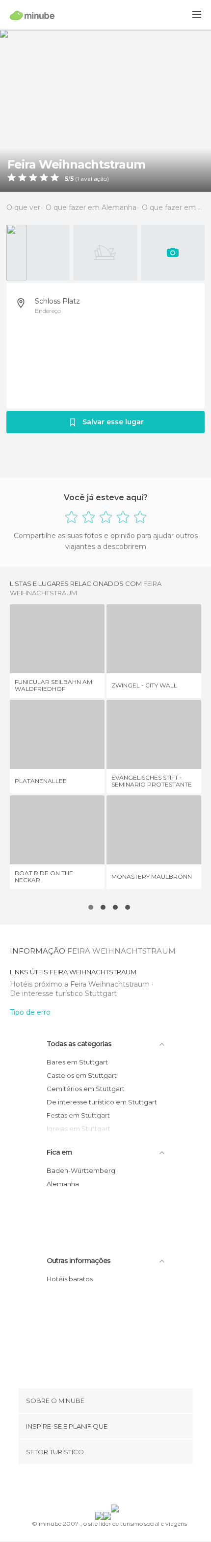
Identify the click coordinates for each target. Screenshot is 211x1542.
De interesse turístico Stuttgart (63, 993)
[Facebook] (90, 1486)
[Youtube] (128, 1486)
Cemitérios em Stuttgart (86, 1089)
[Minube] (32, 15)
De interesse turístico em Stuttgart (102, 1102)
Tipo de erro (30, 1012)
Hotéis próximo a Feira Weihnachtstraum (81, 984)
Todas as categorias (79, 1043)
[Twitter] (103, 1486)
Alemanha (63, 1184)
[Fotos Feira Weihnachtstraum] (105, 111)
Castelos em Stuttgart (82, 1075)
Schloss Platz (57, 301)
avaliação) (94, 179)
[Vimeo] (115, 1486)
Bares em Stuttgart (77, 1062)
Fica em (59, 1152)
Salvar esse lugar (113, 421)
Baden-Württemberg (81, 1170)
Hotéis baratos (70, 1279)
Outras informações (78, 1260)
